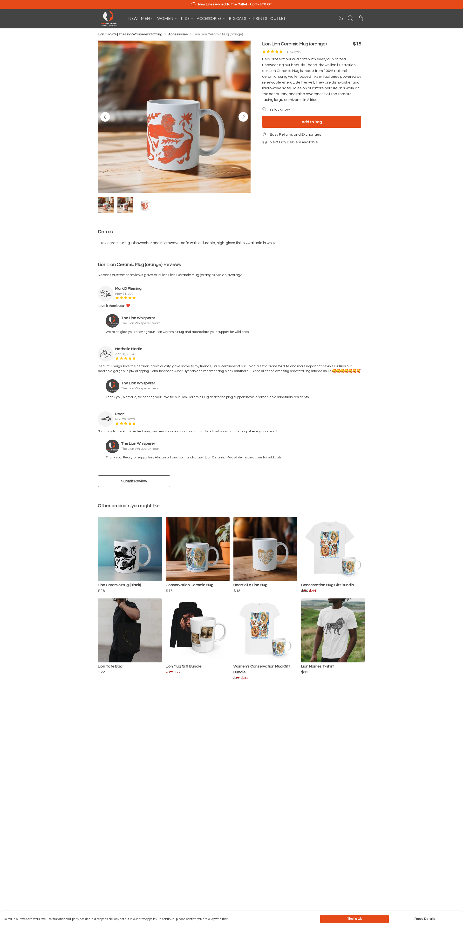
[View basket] (360, 18)
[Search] (350, 18)
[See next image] (243, 117)
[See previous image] (105, 117)
